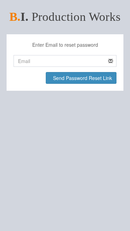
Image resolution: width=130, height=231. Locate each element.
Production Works (65, 17)
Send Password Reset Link (82, 77)
